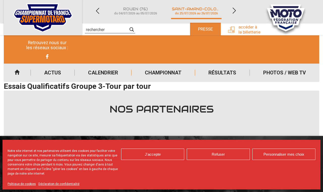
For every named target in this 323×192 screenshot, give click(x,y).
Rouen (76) (135, 11)
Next (234, 11)
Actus (52, 73)
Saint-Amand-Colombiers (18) (199, 11)
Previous (97, 11)
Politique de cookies (22, 184)
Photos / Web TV (284, 73)
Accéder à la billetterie (249, 29)
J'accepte (153, 154)
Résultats (222, 73)
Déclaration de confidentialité (58, 184)
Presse (205, 29)
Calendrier (103, 73)
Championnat (163, 73)
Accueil (17, 73)
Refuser (218, 154)
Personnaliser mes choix (283, 154)
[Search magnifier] (131, 29)
